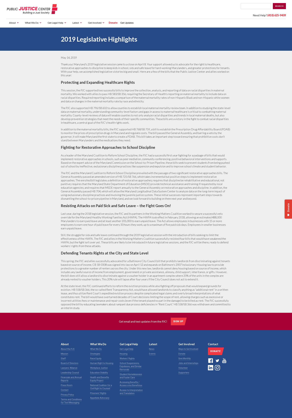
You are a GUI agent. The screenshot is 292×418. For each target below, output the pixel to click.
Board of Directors (69, 363)
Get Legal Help (126, 349)
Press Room (67, 385)
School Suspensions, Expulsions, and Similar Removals (131, 366)
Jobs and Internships (188, 363)
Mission (64, 354)
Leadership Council (70, 372)
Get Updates (127, 22)
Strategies (95, 354)
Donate (113, 22)
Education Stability (99, 372)
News (151, 349)
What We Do (96, 349)
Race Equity (95, 358)
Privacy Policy (67, 394)
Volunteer (183, 368)
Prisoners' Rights (98, 393)
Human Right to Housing (101, 363)
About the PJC (68, 349)
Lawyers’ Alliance (69, 368)
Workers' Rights (127, 358)
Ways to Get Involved (188, 349)
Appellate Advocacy (99, 398)
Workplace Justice (99, 368)
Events (152, 354)
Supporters (183, 372)
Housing (123, 354)
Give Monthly (184, 358)
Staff (63, 358)
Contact (64, 390)
